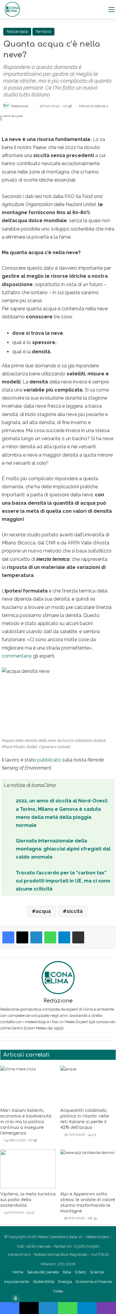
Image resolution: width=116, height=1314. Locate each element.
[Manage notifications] (15, 1298)
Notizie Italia (17, 31)
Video (58, 1291)
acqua (43, 911)
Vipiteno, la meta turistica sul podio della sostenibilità (28, 1200)
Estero (80, 1272)
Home (17, 1272)
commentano (17, 656)
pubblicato (49, 760)
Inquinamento (16, 1281)
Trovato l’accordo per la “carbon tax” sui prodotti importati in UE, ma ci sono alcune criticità (63, 881)
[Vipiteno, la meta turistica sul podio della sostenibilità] (28, 1168)
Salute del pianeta (43, 1272)
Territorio (43, 31)
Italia (67, 1272)
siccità (75, 911)
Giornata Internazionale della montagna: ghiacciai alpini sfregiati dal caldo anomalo (63, 849)
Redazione (19, 106)
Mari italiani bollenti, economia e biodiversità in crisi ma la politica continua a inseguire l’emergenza (25, 1121)
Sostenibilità (43, 1281)
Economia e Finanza (94, 1281)
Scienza (97, 1272)
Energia (65, 1281)
